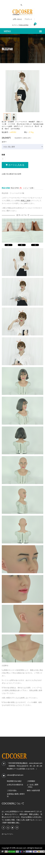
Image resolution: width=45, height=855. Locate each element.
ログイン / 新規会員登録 (20, 25)
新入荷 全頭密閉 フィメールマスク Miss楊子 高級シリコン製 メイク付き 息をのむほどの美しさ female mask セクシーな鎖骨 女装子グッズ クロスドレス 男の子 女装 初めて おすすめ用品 (22, 125)
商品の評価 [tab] (16, 188)
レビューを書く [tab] (29, 188)
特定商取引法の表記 (14, 781)
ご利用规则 (31, 781)
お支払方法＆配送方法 (15, 784)
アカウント (28, 19)
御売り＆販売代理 (33, 790)
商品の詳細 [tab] (6, 188)
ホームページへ (7, 834)
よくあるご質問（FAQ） (32, 785)
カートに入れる (16, 165)
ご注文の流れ (12, 790)
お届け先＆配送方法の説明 (11, 174)
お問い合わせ (17, 19)
